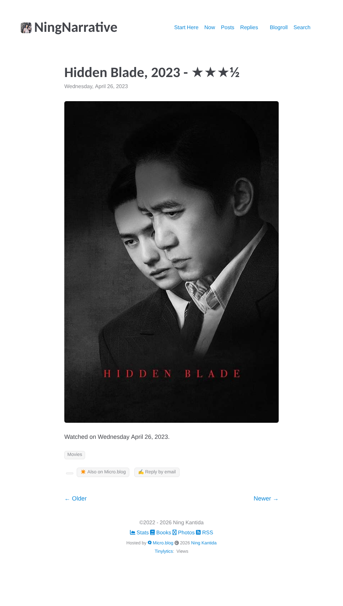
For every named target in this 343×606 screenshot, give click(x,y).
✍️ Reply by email (157, 472)
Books (164, 533)
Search (302, 28)
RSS (207, 533)
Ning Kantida (204, 543)
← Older (75, 498)
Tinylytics (164, 551)
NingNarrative (76, 28)
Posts (227, 28)
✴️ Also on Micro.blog (103, 472)
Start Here (186, 28)
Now (209, 28)
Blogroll (278, 28)
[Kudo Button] (69, 473)
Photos (186, 533)
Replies (249, 28)
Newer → (266, 498)
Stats (142, 533)
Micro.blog (163, 543)
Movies (74, 454)
